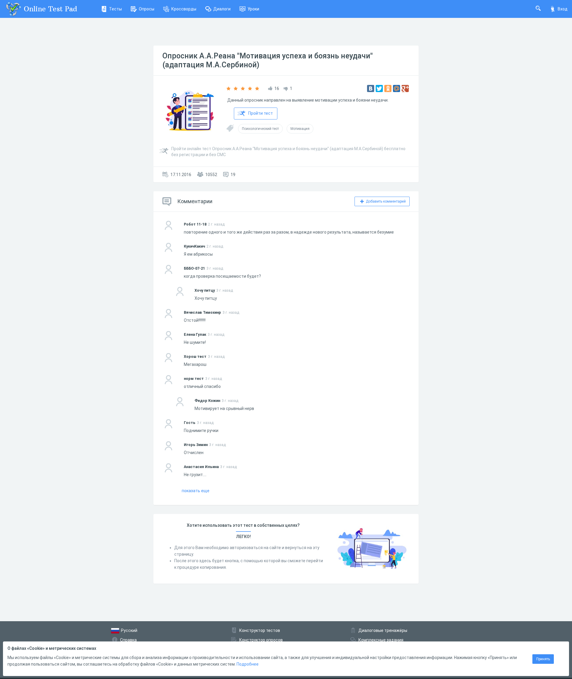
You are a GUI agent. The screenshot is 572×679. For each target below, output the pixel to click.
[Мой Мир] (396, 88)
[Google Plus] (405, 88)
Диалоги (222, 9)
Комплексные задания (380, 640)
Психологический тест (260, 129)
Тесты (115, 9)
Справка (128, 640)
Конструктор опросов (261, 640)
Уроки (253, 9)
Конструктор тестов (259, 630)
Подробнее (248, 664)
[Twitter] (379, 88)
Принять (543, 659)
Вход (563, 9)
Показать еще (195, 490)
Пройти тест (260, 113)
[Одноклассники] (387, 88)
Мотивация (300, 129)
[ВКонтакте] (370, 88)
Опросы (146, 9)
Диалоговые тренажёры (382, 630)
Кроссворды (183, 9)
